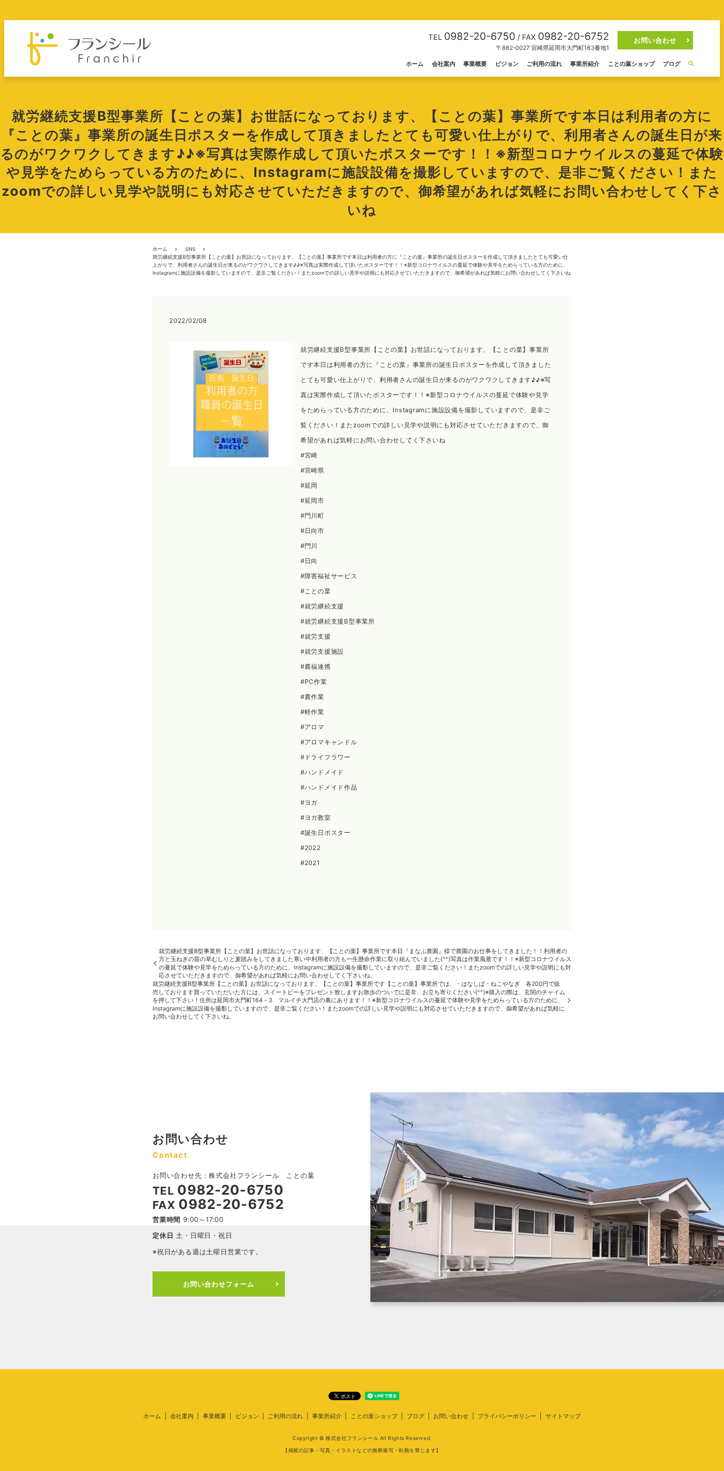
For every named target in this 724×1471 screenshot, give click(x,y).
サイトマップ (563, 1415)
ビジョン (507, 63)
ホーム (415, 63)
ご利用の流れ (544, 63)
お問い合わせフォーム (218, 1284)
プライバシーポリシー (507, 1415)
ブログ (671, 63)
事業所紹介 (585, 63)
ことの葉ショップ (631, 63)
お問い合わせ (655, 40)
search (691, 63)
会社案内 (443, 63)
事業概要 (475, 63)
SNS (190, 249)
